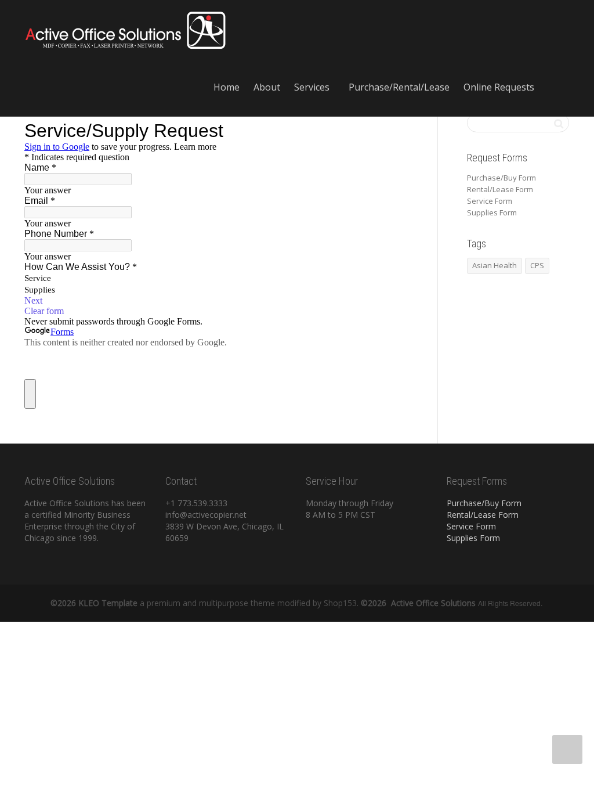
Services (313, 87)
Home (226, 87)
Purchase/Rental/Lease (399, 87)
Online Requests (500, 87)
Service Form (489, 201)
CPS (537, 265)
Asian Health (494, 265)
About (266, 87)
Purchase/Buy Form (501, 177)
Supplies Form (492, 212)
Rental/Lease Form (500, 189)
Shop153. (339, 602)
